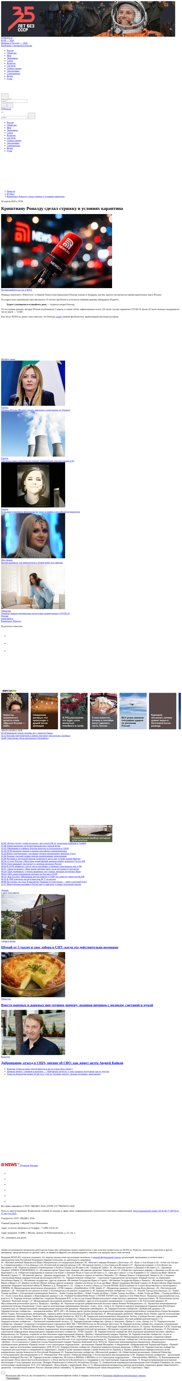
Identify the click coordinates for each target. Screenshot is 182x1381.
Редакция (24, 1165)
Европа (4, 407)
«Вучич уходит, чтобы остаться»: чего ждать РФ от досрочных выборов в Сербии (43, 843)
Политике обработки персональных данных (124, 1375)
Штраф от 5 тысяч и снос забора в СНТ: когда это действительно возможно (59, 947)
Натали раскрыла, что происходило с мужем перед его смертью (32, 562)
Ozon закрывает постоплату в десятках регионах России (31, 864)
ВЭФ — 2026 (7, 40)
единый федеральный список (106, 1257)
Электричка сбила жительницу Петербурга (25, 738)
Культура (5, 1057)
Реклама (34, 1165)
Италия (4, 616)
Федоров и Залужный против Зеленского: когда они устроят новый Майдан (40, 858)
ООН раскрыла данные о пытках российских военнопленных (34, 851)
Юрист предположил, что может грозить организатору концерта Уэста (38, 853)
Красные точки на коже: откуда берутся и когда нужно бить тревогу (40, 1069)
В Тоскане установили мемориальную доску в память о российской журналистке (40, 512)
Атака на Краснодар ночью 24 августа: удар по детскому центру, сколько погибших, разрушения (53, 1074)
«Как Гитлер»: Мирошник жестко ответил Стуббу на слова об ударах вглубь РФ (42, 876)
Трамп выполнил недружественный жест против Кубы (30, 846)
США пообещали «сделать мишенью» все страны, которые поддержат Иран (41, 871)
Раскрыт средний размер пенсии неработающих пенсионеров (34, 856)
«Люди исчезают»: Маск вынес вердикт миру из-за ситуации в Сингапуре (40, 869)
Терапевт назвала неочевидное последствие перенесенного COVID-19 (35, 613)
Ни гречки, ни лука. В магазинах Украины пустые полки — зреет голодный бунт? (44, 882)
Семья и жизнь (8, 941)
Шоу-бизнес (7, 560)
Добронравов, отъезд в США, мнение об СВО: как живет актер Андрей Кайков (62, 1063)
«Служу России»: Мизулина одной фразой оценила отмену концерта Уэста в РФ (43, 861)
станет (59, 316)
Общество (6, 611)
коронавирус (7, 618)
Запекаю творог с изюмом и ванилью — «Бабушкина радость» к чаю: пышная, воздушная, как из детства (58, 1071)
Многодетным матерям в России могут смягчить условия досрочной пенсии (41, 884)
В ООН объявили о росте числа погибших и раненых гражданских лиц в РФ (41, 866)
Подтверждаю (13, 1378)
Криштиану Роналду (11, 621)
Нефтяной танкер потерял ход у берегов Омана (27, 733)
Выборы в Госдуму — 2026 (14, 43)
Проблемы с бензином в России (16, 45)
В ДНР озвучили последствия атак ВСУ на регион (28, 879)
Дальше (5, 890)
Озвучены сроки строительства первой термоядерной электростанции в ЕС (38, 461)
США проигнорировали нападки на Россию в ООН (29, 874)
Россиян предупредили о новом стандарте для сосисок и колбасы (35, 735)
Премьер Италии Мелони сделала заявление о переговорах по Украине (35, 410)
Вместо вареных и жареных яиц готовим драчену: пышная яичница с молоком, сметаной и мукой (77, 1005)
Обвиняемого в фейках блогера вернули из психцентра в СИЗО (35, 848)
